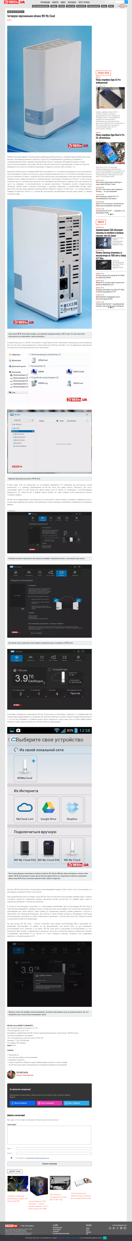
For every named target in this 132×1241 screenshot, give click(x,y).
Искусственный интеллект (40, 6)
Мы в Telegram (74, 1103)
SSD (14, 12)
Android (61, 6)
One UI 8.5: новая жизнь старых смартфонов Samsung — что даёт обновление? (109, 190)
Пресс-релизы (84, 2)
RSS (87, 1234)
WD (18, 12)
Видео (63, 2)
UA (119, 6)
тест (22, 12)
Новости (55, 2)
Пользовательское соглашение (61, 1233)
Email (9, 1153)
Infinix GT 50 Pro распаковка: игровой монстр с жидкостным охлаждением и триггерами (110, 205)
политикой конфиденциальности (37, 1158)
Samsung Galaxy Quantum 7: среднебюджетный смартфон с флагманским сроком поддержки (110, 305)
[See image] (49, 264)
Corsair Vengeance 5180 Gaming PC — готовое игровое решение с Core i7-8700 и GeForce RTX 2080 (39, 1205)
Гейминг (53, 6)
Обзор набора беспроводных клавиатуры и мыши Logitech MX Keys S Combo (109, 183)
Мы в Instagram (48, 1103)
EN (126, 6)
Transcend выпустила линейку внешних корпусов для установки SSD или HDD (81, 1195)
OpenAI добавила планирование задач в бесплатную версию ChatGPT (108, 298)
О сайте (55, 1225)
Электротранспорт (93, 6)
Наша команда (57, 1229)
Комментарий (11, 1124)
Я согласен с (32, 1158)
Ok (105, 1238)
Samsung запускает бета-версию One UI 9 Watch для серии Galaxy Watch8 (110, 276)
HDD (9, 12)
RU (122, 6)
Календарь (72, 2)
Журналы (88, 1232)
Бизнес (104, 6)
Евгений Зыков (22, 1072)
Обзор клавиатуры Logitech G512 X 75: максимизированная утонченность (107, 197)
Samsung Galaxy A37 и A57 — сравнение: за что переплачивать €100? (110, 212)
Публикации (45, 2)
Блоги (87, 1230)
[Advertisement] (111, 27)
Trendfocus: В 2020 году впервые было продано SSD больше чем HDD (17, 1198)
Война (111, 6)
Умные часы (70, 6)
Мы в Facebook (21, 1103)
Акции (87, 1228)
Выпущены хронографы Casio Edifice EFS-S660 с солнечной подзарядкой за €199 (110, 291)
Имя (9, 1148)
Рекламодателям (57, 1227)
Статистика (56, 1231)
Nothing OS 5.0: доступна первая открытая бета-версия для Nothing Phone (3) (110, 283)
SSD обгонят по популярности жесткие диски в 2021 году (58, 1197)
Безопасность (81, 6)
